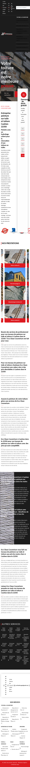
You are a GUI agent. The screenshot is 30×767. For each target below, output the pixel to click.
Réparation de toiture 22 (22, 47)
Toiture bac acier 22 (21, 50)
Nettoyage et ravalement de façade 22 (23, 753)
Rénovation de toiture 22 (22, 25)
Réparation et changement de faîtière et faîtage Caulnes (26, 637)
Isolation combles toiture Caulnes (11, 630)
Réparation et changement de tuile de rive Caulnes (12, 636)
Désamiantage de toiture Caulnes (12, 657)
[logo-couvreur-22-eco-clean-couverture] (6, 33)
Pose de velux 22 (15, 749)
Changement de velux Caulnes (19, 651)
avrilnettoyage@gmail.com (22, 685)
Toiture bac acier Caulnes (26, 629)
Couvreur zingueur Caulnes (11, 651)
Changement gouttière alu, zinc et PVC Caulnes (26, 651)
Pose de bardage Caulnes (18, 629)
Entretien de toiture (6, 726)
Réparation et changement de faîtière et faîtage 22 (21, 31)
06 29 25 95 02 (10, 8)
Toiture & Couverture (22, 17)
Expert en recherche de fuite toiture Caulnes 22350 (19, 659)
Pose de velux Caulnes (19, 644)
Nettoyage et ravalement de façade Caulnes (26, 645)
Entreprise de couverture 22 (22, 21)
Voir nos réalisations (7, 94)
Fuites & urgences (3, 743)
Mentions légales (22, 762)
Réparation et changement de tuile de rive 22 (21, 38)
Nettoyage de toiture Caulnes (19, 636)
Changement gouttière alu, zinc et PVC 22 (24, 731)
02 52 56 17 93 (7, 8)
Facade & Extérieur (22, 743)
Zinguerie (22, 726)
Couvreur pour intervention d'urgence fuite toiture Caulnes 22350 (26, 660)
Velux (11, 742)
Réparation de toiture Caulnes (4, 636)
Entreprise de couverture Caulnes (5, 651)
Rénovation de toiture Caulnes (4, 645)
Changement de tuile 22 (21, 44)
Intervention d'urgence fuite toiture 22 (4, 748)
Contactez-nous (15, 764)
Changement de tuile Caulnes (4, 657)
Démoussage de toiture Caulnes (11, 645)
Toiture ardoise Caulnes (3, 629)
